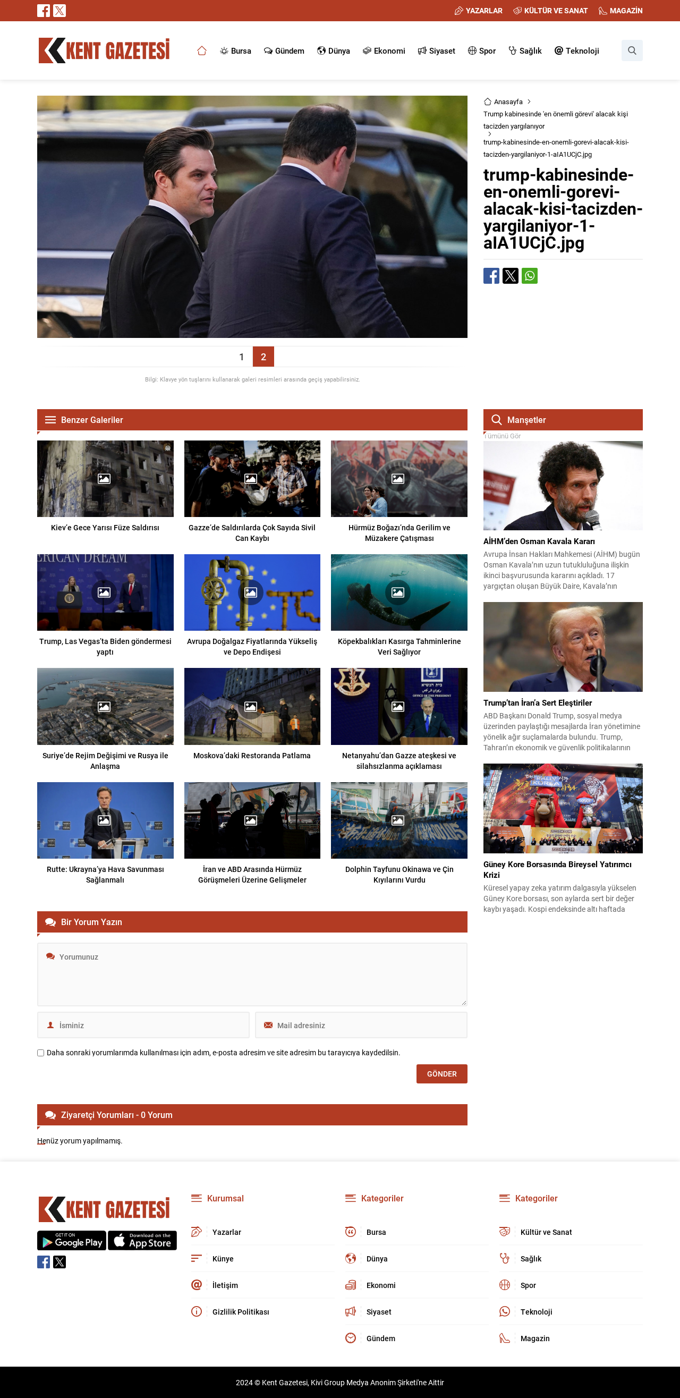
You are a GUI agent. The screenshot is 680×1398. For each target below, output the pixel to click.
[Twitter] (59, 10)
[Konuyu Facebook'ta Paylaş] (491, 276)
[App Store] (142, 1245)
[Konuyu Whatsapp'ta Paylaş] (530, 276)
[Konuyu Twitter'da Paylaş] (510, 276)
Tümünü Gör (502, 435)
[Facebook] (43, 10)
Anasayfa (508, 101)
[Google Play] (71, 1245)
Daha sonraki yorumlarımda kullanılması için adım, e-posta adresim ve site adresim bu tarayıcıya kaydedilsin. (224, 1052)
